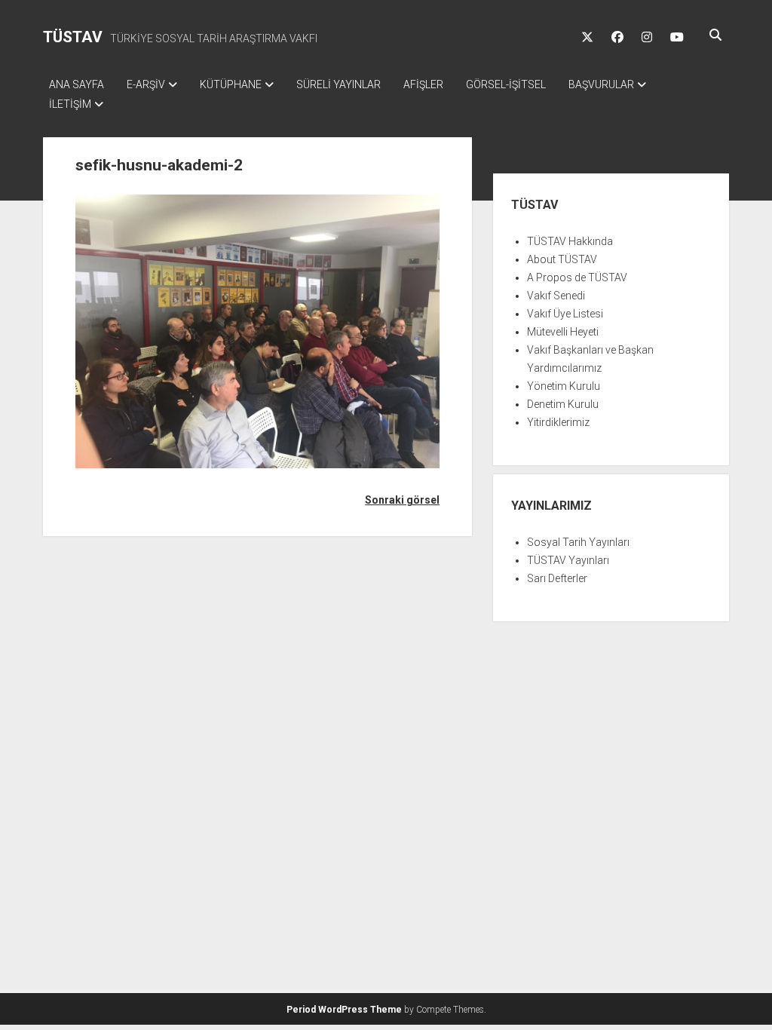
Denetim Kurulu (563, 404)
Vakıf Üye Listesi (565, 314)
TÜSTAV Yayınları (568, 560)
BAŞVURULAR (601, 84)
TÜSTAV (73, 37)
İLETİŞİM (70, 104)
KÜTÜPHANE (231, 84)
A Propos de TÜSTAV (577, 277)
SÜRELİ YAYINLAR (338, 84)
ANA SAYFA (76, 84)
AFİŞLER (423, 84)
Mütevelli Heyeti (563, 332)
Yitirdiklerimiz (558, 422)
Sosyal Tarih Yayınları (578, 542)
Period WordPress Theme (344, 1009)
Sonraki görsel (402, 500)
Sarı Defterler (557, 578)
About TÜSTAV (562, 259)
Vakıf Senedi (556, 296)
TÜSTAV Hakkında (570, 241)
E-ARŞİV (146, 84)
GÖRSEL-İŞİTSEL (506, 84)
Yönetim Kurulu (563, 386)
